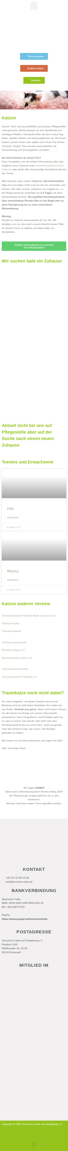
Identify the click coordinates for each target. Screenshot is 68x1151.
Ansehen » (13, 517)
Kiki (10, 509)
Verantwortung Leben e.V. (17, 658)
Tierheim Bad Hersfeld (15, 669)
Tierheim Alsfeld (11, 631)
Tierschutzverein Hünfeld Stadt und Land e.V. (29, 615)
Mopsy (13, 571)
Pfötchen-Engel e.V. (13, 650)
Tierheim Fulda (11, 623)
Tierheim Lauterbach (14, 642)
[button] (34, 6)
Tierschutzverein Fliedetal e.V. (19, 677)
